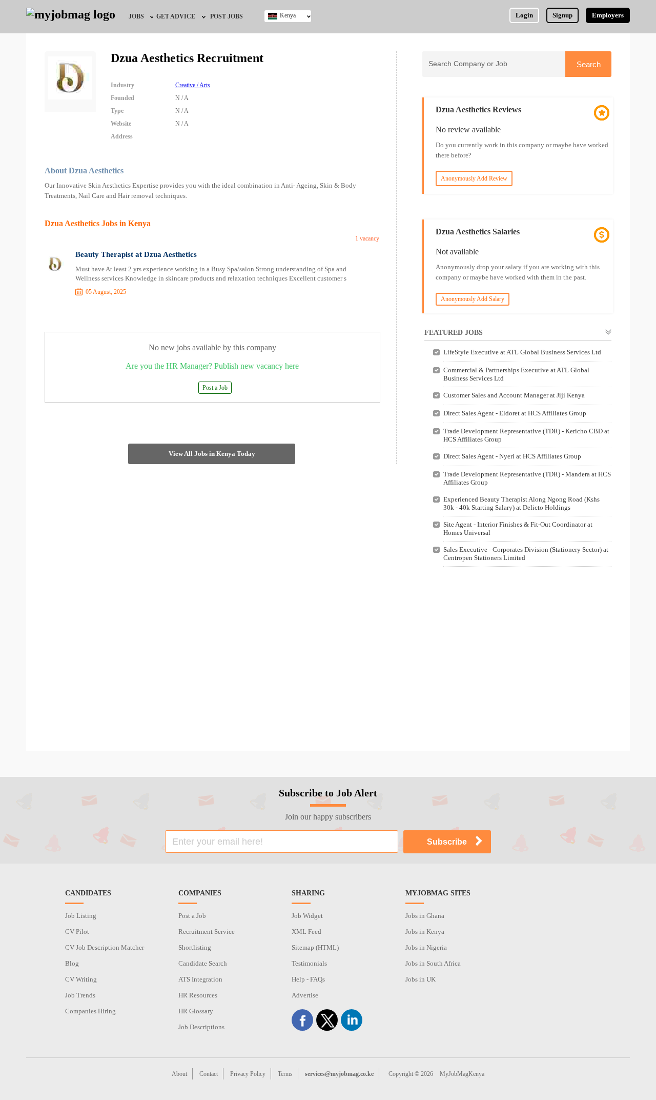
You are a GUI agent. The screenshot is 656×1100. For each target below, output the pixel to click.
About (179, 1073)
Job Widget (307, 915)
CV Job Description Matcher (104, 947)
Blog (72, 963)
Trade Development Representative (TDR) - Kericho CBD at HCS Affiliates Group (526, 435)
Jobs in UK (420, 979)
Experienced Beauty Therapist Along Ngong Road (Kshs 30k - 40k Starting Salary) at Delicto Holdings (521, 503)
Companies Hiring (90, 1011)
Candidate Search (202, 963)
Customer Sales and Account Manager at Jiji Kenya (514, 395)
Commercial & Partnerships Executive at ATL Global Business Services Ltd (516, 374)
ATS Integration (200, 979)
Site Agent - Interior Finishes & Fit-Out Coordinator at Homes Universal (517, 528)
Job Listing (80, 915)
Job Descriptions (201, 1027)
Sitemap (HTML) (315, 947)
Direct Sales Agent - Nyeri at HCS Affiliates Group (512, 456)
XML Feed (306, 931)
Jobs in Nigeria (426, 947)
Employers (608, 15)
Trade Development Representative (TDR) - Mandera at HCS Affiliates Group (527, 478)
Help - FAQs (308, 979)
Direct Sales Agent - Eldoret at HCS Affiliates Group (514, 413)
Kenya (288, 15)
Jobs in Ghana (424, 915)
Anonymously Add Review (474, 178)
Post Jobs (226, 16)
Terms (285, 1073)
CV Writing (81, 979)
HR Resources (197, 995)
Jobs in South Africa (433, 963)
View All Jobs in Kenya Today (212, 453)
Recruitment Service (206, 931)
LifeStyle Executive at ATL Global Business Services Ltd (522, 352)
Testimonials (309, 963)
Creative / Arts (192, 85)
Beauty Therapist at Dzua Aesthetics (136, 254)
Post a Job (215, 387)
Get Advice (175, 16)
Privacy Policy (247, 1073)
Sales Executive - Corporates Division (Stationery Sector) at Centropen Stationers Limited (525, 554)
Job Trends (80, 995)
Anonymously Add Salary (472, 299)
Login (524, 15)
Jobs (136, 16)
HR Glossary (195, 1011)
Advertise (305, 995)
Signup (562, 15)
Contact (208, 1073)
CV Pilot (77, 931)
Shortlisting (194, 947)
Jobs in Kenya (424, 931)
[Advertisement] (516, 664)
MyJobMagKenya (462, 1073)
